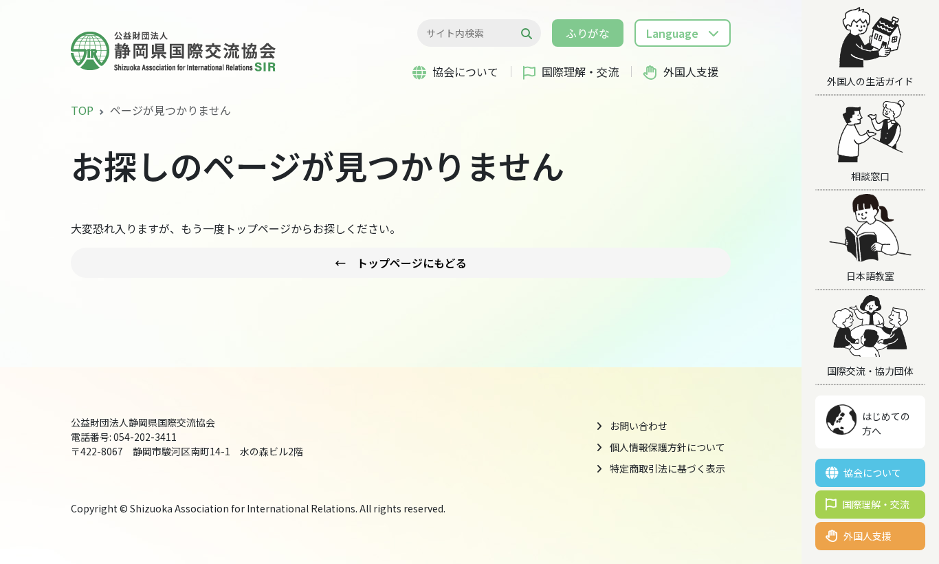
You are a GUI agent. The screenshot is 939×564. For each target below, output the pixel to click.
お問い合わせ (638, 426)
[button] (682, 33)
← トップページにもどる (401, 262)
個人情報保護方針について (667, 447)
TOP (82, 110)
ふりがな (588, 33)
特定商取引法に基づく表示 (667, 468)
